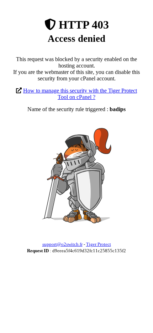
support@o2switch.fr (62, 244)
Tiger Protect (98, 244)
